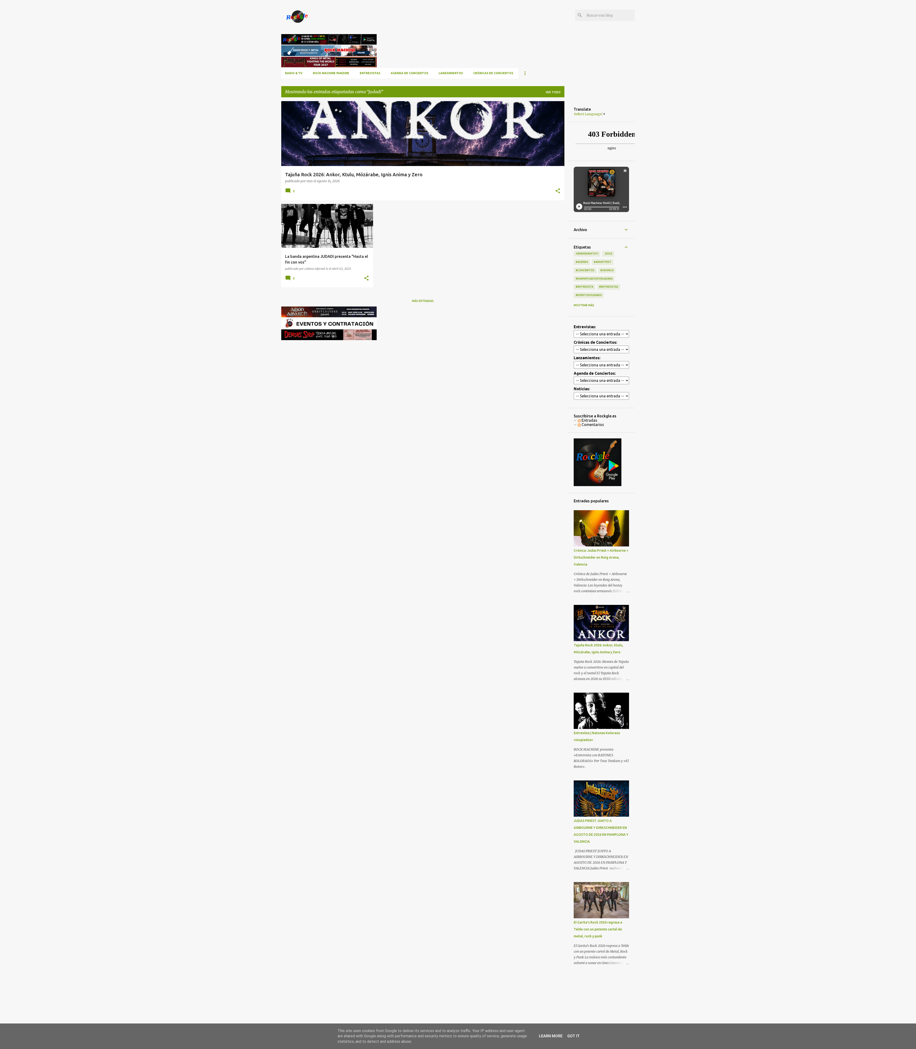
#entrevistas (608, 286)
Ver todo (553, 92)
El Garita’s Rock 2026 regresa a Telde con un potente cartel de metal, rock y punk (598, 929)
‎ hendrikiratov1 (587, 253)
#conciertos (585, 270)
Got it (573, 1036)
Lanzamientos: (587, 358)
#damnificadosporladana (594, 278)
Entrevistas (370, 73)
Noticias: (582, 389)
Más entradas (423, 300)
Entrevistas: (585, 327)
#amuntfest (602, 261)
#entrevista (584, 286)
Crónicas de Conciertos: (595, 342)
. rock (608, 253)
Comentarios (592, 424)
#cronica (607, 270)
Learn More (550, 1036)
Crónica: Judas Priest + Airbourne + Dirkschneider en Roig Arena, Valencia (601, 557)
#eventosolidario (589, 295)
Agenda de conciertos (409, 73)
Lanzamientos (451, 73)
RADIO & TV (293, 73)
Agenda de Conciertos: (595, 373)
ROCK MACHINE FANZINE (331, 73)
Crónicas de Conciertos (493, 73)
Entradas (589, 420)
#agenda (582, 261)
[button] (558, 191)
